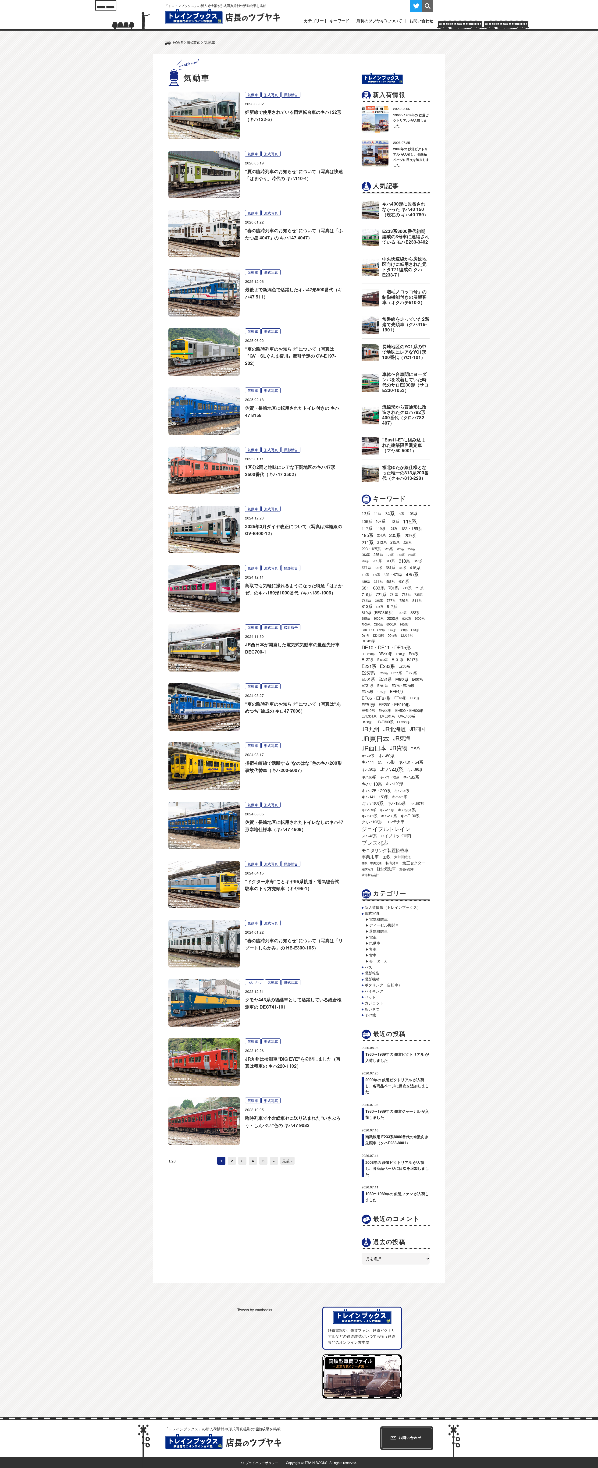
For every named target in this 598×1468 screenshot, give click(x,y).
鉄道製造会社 (370, 875)
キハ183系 (372, 803)
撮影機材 (372, 979)
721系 (381, 594)
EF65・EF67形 (376, 698)
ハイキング (374, 991)
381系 (390, 567)
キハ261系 (407, 810)
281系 (401, 554)
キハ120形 (394, 783)
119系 (380, 528)
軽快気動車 (386, 868)
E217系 (413, 659)
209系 (410, 535)
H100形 (367, 722)
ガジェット (374, 1003)
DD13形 (378, 635)
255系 (378, 554)
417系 (365, 574)
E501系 (368, 679)
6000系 (419, 618)
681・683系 (373, 587)
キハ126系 (401, 790)
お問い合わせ (421, 20)
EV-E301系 (369, 716)
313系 (404, 560)
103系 (412, 513)
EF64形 (396, 691)
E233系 (387, 665)
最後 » (287, 1160)
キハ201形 (387, 809)
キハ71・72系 (389, 777)
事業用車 (370, 856)
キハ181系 (399, 796)
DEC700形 (368, 654)
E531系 (385, 679)
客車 (373, 949)
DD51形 (407, 635)
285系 (412, 554)
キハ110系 (372, 783)
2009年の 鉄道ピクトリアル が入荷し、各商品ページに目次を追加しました (397, 1085)
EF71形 (414, 698)
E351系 (396, 672)
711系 (407, 587)
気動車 (253, 94)
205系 (395, 535)
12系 (366, 513)
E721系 (368, 685)
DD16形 (392, 635)
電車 (373, 937)
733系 (406, 594)
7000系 (366, 624)
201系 (381, 535)
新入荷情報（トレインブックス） (393, 907)
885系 (366, 618)
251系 (411, 549)
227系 (400, 549)
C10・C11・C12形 (373, 630)
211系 (368, 542)
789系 (404, 600)
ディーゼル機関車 (384, 925)
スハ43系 (369, 836)
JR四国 (417, 728)
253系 (366, 554)
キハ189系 (369, 809)
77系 (401, 513)
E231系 (369, 666)
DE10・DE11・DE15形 (386, 647)
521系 (378, 581)
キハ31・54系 (410, 762)
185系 (367, 535)
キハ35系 (369, 769)
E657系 (417, 679)
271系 (390, 554)
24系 (389, 513)
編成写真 (367, 869)
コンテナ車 (394, 821)
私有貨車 (392, 862)
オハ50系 (386, 755)
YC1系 (415, 748)
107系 (380, 521)
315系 (418, 560)
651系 (404, 581)
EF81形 (368, 704)
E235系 (404, 665)
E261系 (383, 673)
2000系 (393, 618)
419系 (376, 574)
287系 (365, 561)
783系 (366, 600)
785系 (379, 600)
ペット (370, 997)
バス (368, 967)
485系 (412, 574)
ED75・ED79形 (403, 685)
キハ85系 (411, 777)
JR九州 (370, 729)
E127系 (368, 659)
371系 (366, 567)
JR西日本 (374, 748)
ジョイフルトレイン (386, 829)
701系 (393, 588)
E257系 (368, 673)
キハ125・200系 (376, 790)
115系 (410, 521)
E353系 (411, 672)
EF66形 (400, 697)
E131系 (397, 659)
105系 (367, 521)
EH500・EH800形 (409, 710)
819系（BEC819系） (379, 612)
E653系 (401, 679)
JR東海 (401, 738)
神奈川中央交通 (371, 863)
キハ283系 (389, 815)
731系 (394, 594)
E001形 (400, 654)
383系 (402, 567)
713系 (419, 588)
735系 (418, 594)
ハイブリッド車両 (396, 836)
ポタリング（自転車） (383, 985)
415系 (415, 567)
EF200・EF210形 (394, 704)
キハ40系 (391, 769)
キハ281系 (369, 815)
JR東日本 (375, 738)
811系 (417, 600)
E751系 (382, 685)
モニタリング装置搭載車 (385, 850)
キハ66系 (369, 777)
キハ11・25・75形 (378, 762)
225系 (388, 548)
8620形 (404, 624)
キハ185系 (396, 803)
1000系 (378, 618)
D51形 (365, 635)
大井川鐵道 (402, 856)
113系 (394, 521)
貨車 (373, 955)
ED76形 (367, 691)
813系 (367, 606)
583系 (390, 581)
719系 (367, 594)
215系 (395, 542)
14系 (377, 513)
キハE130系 (410, 815)
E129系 (382, 659)
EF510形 (368, 710)
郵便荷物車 (406, 869)
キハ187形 (416, 803)
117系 (367, 528)
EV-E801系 (387, 716)
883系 (415, 612)
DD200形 (368, 640)
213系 (382, 542)
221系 (407, 542)
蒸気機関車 (378, 931)
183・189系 (411, 528)
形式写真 (271, 94)
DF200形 (385, 653)
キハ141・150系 (375, 797)
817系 (392, 606)
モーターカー (380, 961)
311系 (390, 560)
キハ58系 (414, 769)
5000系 (406, 618)
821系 (403, 612)
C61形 (415, 630)
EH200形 (384, 710)
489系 (366, 581)
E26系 (414, 653)
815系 (379, 606)
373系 (378, 567)
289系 (377, 560)
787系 (391, 600)
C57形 (392, 630)
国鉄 (386, 857)
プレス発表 (375, 842)
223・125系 (371, 548)
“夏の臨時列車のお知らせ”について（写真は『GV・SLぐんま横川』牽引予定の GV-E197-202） (290, 355)
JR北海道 (394, 729)
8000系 (391, 624)
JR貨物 (398, 748)
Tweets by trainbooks (254, 1309)
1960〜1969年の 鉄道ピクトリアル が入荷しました (411, 120)
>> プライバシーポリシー (259, 1462)
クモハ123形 (371, 822)
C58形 (403, 630)
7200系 (378, 624)
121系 (393, 528)
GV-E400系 (406, 715)
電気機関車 (378, 919)
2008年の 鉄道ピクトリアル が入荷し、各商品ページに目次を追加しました (397, 1168)
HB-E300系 (384, 722)
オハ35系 (368, 755)
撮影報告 (291, 94)
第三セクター (413, 863)
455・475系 (393, 574)
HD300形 (403, 722)
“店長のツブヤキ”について (378, 20)
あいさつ (255, 982)
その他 (370, 1014)
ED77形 (381, 692)
